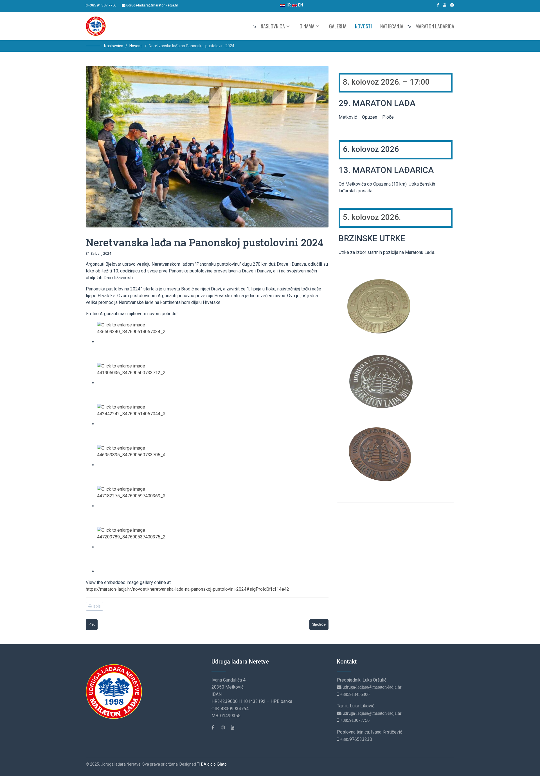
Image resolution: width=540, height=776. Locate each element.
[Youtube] (444, 5)
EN (300, 5)
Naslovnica (273, 26)
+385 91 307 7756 (102, 5)
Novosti (363, 26)
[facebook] (438, 5)
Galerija (337, 26)
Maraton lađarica (434, 26)
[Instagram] (452, 5)
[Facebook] (216, 727)
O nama (307, 26)
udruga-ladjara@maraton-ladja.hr (152, 5)
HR (288, 5)
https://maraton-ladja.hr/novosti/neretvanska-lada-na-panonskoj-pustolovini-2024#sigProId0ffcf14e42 (187, 589)
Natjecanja (391, 26)
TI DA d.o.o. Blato (212, 764)
